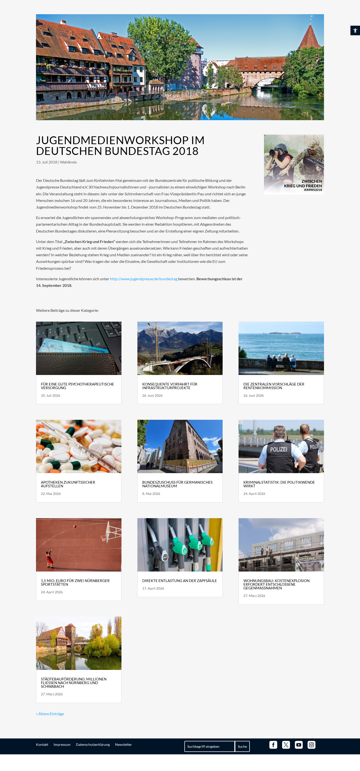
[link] (355, 30)
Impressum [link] (62, 744)
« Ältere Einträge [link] (50, 713)
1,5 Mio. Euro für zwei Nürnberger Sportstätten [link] (75, 582)
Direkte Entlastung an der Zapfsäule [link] (179, 580)
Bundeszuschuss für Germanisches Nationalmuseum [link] (177, 484)
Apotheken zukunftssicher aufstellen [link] (68, 484)
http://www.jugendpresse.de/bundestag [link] (143, 278)
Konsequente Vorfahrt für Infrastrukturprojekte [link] (169, 386)
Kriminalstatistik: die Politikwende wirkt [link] (279, 484)
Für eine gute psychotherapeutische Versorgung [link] (77, 386)
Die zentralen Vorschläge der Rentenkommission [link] (273, 386)
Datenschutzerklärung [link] (93, 744)
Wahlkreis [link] (68, 162)
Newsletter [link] (123, 744)
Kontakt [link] (42, 744)
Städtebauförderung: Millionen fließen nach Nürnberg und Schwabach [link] (74, 683)
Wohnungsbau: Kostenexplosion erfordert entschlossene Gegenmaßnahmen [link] (276, 584)
